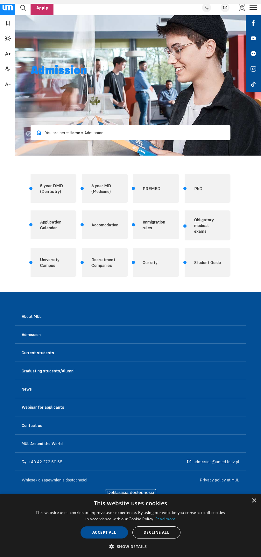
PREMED (151, 188)
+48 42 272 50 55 (45, 461)
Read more (165, 519)
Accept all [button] (104, 532)
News (27, 389)
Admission (31, 334)
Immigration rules (154, 225)
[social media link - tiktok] (253, 84)
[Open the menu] (253, 7)
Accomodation (104, 225)
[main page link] (7, 7)
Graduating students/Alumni (48, 370)
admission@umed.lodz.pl (216, 461)
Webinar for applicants (43, 407)
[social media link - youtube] (253, 38)
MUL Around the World (42, 443)
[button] (130, 546)
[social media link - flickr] (253, 53)
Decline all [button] (156, 532)
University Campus (50, 262)
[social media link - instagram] (253, 69)
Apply (42, 8)
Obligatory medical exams (204, 225)
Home (75, 132)
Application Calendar (50, 225)
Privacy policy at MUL (219, 479)
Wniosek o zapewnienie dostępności (54, 479)
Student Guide (207, 262)
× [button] (253, 500)
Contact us (32, 425)
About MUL (31, 316)
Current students (38, 352)
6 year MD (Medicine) (101, 188)
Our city (150, 262)
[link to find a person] (242, 7)
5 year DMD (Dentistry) (51, 188)
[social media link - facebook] (253, 23)
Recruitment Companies (103, 262)
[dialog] (130, 525)
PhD (198, 188)
